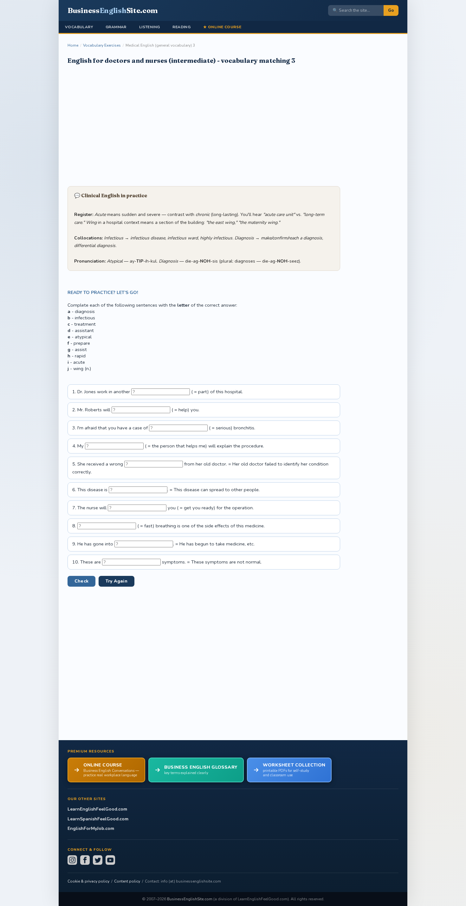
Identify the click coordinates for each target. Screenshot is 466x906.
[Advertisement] (204, 124)
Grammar (116, 26)
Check (81, 581)
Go (391, 10)
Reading (181, 26)
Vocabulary (79, 26)
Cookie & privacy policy (88, 881)
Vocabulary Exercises (102, 45)
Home (73, 45)
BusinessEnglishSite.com (189, 899)
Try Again (116, 581)
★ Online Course (222, 26)
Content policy (127, 881)
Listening (149, 26)
